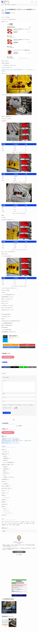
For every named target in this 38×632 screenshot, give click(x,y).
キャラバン (17, 521)
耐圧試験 (5, 460)
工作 (12, 523)
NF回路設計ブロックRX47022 (8, 477)
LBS (4, 475)
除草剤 (10, 524)
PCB (5, 521)
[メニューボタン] (36, 2)
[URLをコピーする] (32, 367)
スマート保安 (22, 521)
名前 (4, 393)
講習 (4, 495)
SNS (8, 521)
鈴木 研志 (15, 438)
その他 (5, 515)
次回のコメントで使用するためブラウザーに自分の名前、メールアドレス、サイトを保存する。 (19, 404)
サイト (4, 401)
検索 (14, 419)
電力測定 (14, 524)
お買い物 (5, 504)
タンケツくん (6, 510)
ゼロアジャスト (27, 521)
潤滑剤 (33, 523)
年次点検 (15, 523)
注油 (24, 523)
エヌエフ (13, 521)
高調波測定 (5, 466)
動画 (9, 523)
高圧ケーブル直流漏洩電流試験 (9, 462)
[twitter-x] (17, 425)
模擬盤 (22, 523)
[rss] (21, 425)
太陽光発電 (6, 479)
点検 (4, 449)
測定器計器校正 (5, 362)
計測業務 (5, 456)
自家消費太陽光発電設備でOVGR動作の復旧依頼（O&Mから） (13, 440)
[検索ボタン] (32, 2)
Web (4, 506)
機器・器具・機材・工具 (8, 464)
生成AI (5, 508)
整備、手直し (6, 451)
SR (10, 521)
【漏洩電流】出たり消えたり (7, 438)
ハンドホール (33, 521)
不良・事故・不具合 (7, 488)
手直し (18, 523)
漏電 (30, 523)
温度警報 (27, 523)
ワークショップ (6, 497)
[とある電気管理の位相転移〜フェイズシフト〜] (5, 2)
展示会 (5, 499)
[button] (6, 367)
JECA (3, 521)
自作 (7, 524)
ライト (3, 523)
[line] (20, 425)
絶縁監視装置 (4, 524)
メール (4, 397)
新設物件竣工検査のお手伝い (7, 441)
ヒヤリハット (6, 490)
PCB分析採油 (6, 483)
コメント (4, 380)
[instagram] (19, 554)
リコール (6, 523)
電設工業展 (18, 524)
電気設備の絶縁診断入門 (13, 335)
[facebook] (16, 425)
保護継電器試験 (6, 458)
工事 (4, 481)
